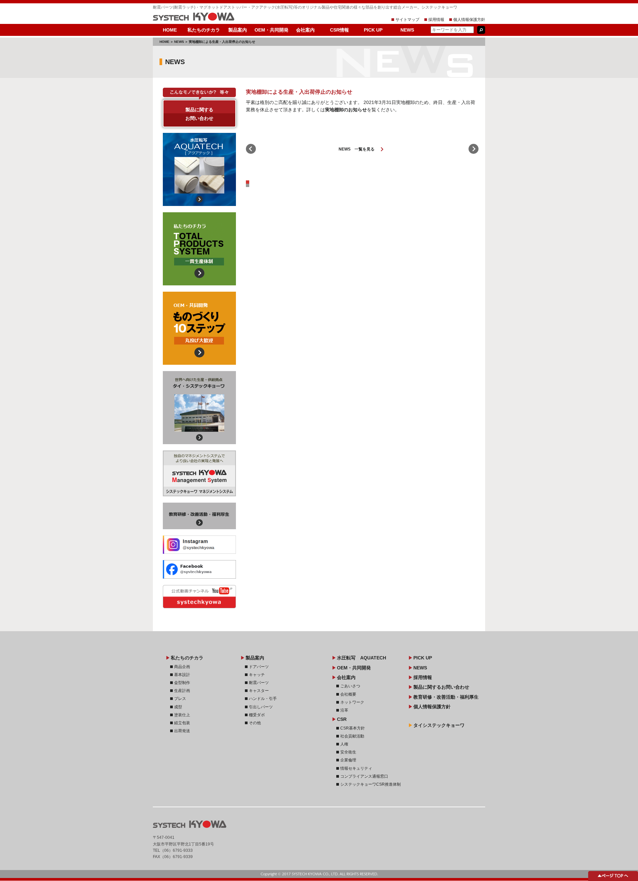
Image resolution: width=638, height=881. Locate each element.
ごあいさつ (350, 686)
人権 (344, 744)
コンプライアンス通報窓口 (364, 776)
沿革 (344, 710)
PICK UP (373, 30)
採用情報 (436, 19)
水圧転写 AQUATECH (361, 657)
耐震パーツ (259, 682)
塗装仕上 (182, 715)
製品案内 (237, 30)
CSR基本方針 (352, 728)
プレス (180, 698)
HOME (170, 30)
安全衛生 (348, 752)
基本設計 (182, 674)
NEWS (407, 30)
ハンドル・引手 (263, 698)
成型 (178, 707)
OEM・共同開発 (271, 30)
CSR (342, 719)
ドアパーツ (259, 666)
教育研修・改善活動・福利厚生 (199, 516)
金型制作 (182, 682)
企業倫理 (348, 760)
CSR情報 (339, 30)
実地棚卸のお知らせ (346, 109)
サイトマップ (407, 19)
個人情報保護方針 (469, 19)
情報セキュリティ (356, 768)
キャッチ (257, 674)
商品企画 (182, 666)
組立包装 (182, 723)
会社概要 (348, 694)
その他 (255, 723)
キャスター (259, 690)
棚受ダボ (257, 715)
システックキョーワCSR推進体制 (370, 784)
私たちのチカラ (203, 30)
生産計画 (182, 690)
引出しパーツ (261, 707)
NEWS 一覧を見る (362, 149)
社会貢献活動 (352, 736)
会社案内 (305, 30)
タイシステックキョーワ (439, 725)
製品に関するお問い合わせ (199, 114)
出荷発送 (182, 731)
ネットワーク (352, 702)
